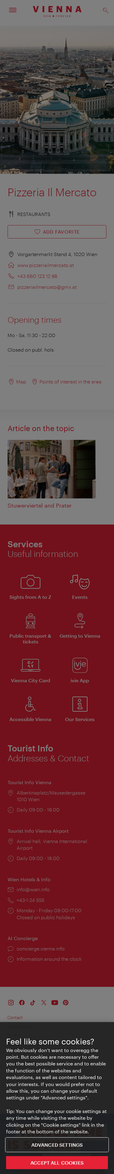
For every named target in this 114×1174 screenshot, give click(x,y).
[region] (57, 1098)
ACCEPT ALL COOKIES (57, 1163)
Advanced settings (57, 1145)
